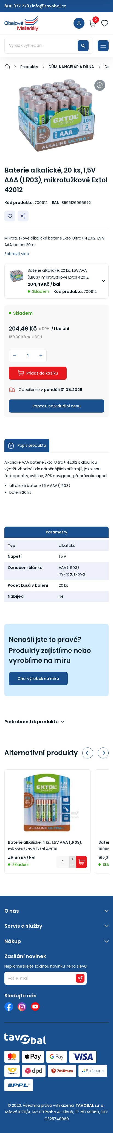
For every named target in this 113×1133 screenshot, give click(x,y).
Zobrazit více (16, 253)
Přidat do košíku (42, 373)
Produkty (29, 66)
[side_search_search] (83, 45)
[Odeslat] (80, 978)
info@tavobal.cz (49, 6)
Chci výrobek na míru (38, 678)
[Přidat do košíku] (81, 862)
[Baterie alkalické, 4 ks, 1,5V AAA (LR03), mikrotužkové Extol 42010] (47, 802)
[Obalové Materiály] (10, 66)
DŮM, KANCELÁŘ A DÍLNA (71, 66)
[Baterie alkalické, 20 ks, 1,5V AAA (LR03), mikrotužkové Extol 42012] (56, 115)
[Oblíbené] (105, 23)
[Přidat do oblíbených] (9, 216)
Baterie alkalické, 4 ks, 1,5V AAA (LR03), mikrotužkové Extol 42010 (45, 846)
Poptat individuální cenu (56, 406)
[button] (87, 752)
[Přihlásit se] (79, 23)
